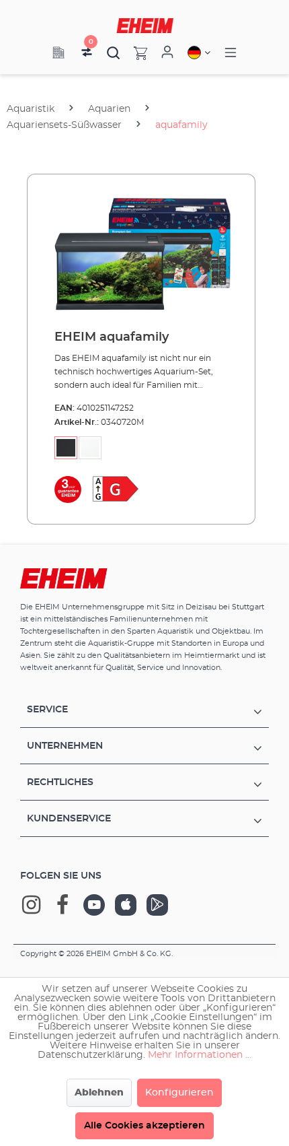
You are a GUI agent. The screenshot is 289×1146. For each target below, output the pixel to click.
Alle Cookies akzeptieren (144, 1126)
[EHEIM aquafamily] (141, 252)
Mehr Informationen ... (199, 1055)
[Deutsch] (199, 52)
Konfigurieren (179, 1093)
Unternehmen (65, 746)
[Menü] (230, 53)
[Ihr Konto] (167, 52)
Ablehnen (99, 1093)
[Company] (58, 52)
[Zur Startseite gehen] (144, 26)
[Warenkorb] (133, 52)
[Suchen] (113, 52)
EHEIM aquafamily (111, 337)
